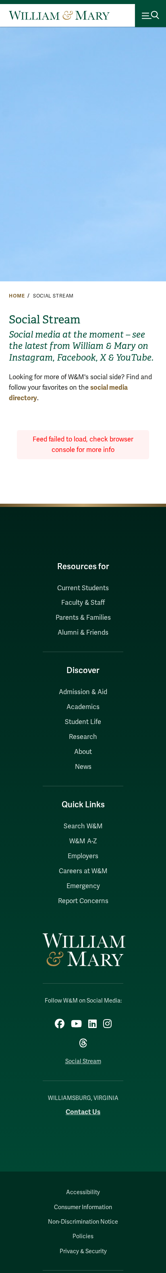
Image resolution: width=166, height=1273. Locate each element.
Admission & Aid (83, 692)
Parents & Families (83, 618)
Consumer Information (83, 1207)
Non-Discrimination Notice (83, 1221)
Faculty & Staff (83, 603)
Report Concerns (83, 901)
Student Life (83, 722)
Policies (83, 1236)
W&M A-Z (83, 841)
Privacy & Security (83, 1251)
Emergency (83, 886)
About (83, 752)
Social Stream (83, 1061)
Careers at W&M (83, 871)
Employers (83, 856)
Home (17, 296)
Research (83, 737)
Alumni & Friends (83, 633)
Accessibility (83, 1192)
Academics (83, 707)
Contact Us (83, 1112)
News (83, 767)
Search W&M (83, 826)
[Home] (59, 15)
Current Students (83, 588)
